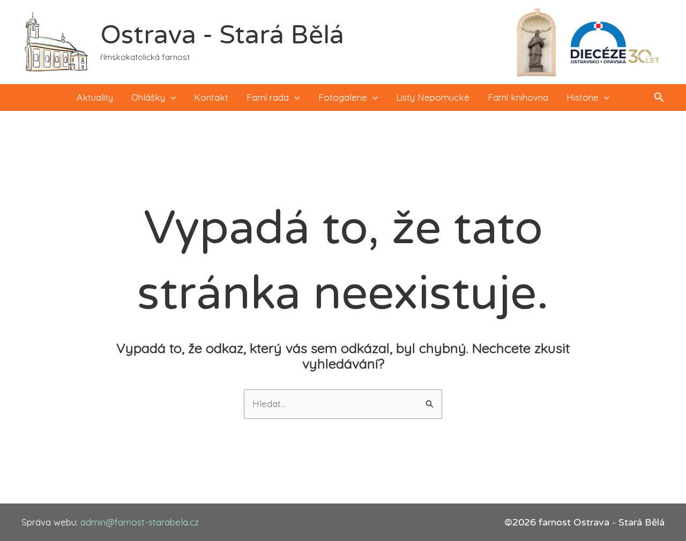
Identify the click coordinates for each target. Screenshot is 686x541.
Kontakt (211, 97)
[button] (170, 97)
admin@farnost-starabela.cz (139, 522)
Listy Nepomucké (432, 97)
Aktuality (95, 97)
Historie (582, 97)
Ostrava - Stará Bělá (222, 35)
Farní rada (268, 97)
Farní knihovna (518, 97)
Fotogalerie (342, 97)
